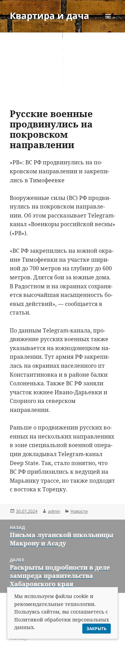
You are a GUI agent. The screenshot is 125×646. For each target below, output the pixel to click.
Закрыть (96, 628)
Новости (79, 511)
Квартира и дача (49, 15)
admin (54, 511)
